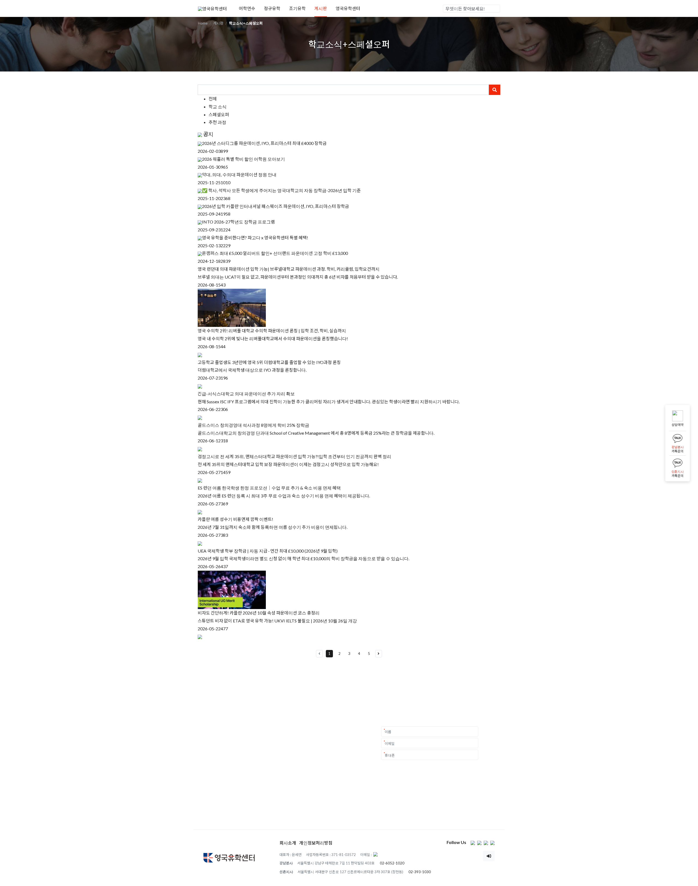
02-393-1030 (419, 872)
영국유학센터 (348, 8)
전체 (213, 98)
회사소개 (287, 842)
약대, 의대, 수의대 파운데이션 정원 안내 (239, 174)
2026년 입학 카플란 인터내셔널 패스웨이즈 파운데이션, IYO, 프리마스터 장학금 (275, 206)
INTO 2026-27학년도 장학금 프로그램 (238, 221)
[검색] (495, 9)
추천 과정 (217, 122)
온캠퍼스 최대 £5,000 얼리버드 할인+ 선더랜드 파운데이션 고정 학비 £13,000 (275, 253)
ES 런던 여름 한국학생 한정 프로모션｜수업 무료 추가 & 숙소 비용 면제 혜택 (269, 487)
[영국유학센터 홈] (212, 8)
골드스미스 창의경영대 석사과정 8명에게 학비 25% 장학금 (253, 425)
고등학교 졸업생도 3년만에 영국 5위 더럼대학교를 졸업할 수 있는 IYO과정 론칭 (269, 362)
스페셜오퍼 (219, 114)
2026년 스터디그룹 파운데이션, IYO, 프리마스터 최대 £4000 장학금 (264, 143)
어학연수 (247, 8)
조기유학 (297, 8)
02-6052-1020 (392, 863)
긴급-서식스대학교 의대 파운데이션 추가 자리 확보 (246, 393)
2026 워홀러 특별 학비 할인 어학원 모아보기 (243, 159)
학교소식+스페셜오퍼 (246, 23)
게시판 (320, 8)
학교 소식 (218, 106)
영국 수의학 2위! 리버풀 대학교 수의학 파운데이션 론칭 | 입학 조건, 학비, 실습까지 (272, 330)
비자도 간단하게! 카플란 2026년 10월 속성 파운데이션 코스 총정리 (259, 612)
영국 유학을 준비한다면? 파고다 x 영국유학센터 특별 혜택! (255, 237)
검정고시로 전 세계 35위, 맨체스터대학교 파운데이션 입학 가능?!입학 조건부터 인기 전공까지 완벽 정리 (294, 456)
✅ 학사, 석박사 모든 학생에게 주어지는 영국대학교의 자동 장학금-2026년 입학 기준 (281, 190)
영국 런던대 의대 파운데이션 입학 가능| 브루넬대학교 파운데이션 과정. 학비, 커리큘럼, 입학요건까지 (289, 269)
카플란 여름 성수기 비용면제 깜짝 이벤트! (235, 519)
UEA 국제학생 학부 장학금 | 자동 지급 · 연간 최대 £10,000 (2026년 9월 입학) (268, 550)
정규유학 (272, 8)
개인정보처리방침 (315, 842)
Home (202, 23)
